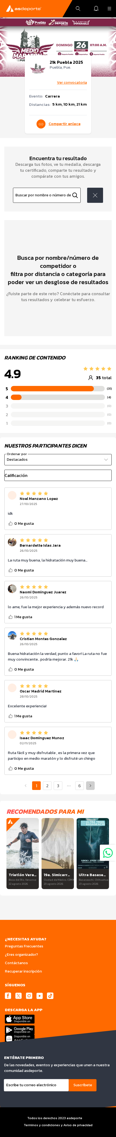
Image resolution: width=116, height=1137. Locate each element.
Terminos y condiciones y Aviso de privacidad (58, 1125)
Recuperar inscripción (23, 971)
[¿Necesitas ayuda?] (108, 853)
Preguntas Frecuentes (24, 946)
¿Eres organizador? (21, 954)
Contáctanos (16, 963)
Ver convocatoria (72, 82)
